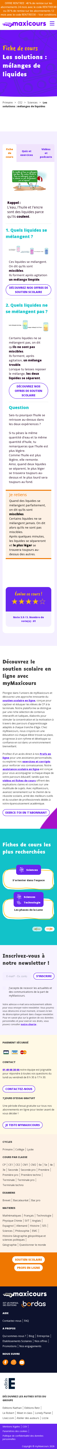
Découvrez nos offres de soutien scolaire (28, 290)
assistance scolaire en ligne (21, 769)
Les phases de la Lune (28, 910)
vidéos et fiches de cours (19, 780)
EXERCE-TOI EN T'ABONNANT (26, 812)
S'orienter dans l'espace (29, 880)
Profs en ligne (28, 1268)
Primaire (8, 102)
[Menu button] (52, 23)
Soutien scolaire (28, 1259)
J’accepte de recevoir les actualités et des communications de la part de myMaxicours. (30, 991)
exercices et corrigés (36, 761)
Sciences (33, 102)
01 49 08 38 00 (11, 1069)
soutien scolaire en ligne (19, 700)
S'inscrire (44, 976)
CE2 (20, 102)
